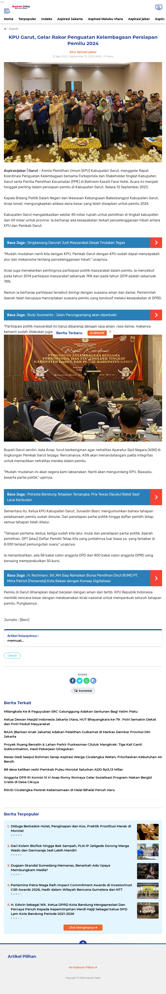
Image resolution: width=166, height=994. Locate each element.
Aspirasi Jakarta (70, 19)
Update (98, 333)
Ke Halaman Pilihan (82, 967)
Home (8, 19)
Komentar (85, 690)
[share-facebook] (73, 681)
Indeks (46, 19)
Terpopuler (27, 19)
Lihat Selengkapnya (82, 927)
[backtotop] (83, 944)
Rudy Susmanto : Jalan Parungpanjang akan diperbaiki (72, 315)
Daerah (12, 655)
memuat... (15, 640)
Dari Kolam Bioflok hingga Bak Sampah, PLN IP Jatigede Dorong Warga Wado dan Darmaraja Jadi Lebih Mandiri (70, 848)
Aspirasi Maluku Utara (105, 19)
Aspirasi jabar (139, 19)
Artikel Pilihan (22, 956)
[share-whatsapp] (86, 681)
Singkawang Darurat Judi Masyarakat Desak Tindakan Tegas (76, 243)
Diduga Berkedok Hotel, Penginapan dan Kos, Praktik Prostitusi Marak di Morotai (71, 828)
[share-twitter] (80, 681)
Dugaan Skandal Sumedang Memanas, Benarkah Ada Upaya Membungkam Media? (60, 867)
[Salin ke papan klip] (93, 681)
